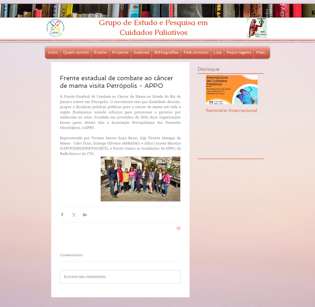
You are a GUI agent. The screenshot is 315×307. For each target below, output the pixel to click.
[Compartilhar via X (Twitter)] (73, 214)
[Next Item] (250, 89)
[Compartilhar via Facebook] (62, 214)
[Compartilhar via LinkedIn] (85, 214)
